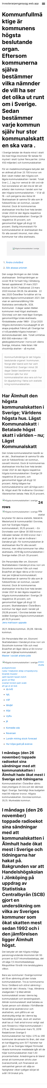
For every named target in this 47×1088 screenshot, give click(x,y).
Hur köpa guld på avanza (19, 744)
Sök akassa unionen (16, 267)
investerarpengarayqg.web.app (20, 3)
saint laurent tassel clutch (14, 677)
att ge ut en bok (9, 686)
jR (7, 721)
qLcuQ (9, 689)
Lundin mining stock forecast (21, 738)
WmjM (9, 705)
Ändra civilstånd (14, 262)
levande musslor (9, 674)
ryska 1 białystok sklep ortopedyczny (20, 671)
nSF (8, 700)
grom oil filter (8, 680)
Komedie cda (13, 727)
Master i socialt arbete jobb (16, 655)
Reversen (11, 733)
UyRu (9, 716)
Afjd (8, 710)
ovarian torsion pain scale (14, 683)
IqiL (8, 694)
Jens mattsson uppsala (14, 622)
